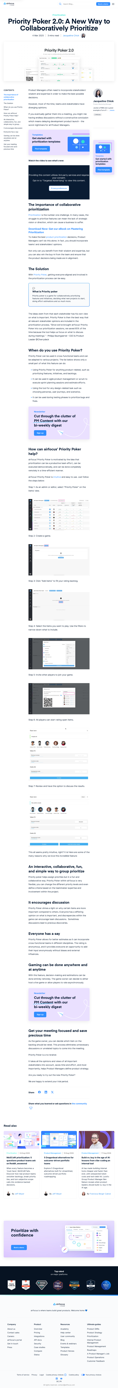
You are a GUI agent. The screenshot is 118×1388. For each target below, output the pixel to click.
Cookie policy (74, 1375)
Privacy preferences (59, 188)
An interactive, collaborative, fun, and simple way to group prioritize (12, 121)
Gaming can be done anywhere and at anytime (11, 138)
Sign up (40, 433)
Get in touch (12, 1343)
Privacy (34, 1375)
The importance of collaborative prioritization (11, 97)
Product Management (52, 1153)
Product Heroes (67, 1351)
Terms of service (23, 1375)
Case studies (39, 1347)
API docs (38, 1340)
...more (111, 110)
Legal (42, 1375)
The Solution (8, 103)
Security (37, 1343)
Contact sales (13, 1332)
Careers (10, 1336)
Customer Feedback (96, 1361)
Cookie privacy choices (54, 1375)
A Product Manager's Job (98, 1354)
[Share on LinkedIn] (45, 1093)
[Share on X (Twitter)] (52, 1093)
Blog (62, 1340)
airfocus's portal (14, 1340)
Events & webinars (68, 1343)
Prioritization (59, 15)
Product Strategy (94, 1332)
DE (57, 1381)
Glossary (64, 1354)
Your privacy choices (93, 1375)
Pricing (37, 1332)
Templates (64, 1347)
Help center (65, 1332)
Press (9, 1347)
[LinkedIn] (57, 1378)
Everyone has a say (11, 132)
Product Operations (95, 1357)
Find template (41, 149)
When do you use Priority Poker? (13, 108)
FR (61, 1381)
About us (11, 1329)
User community (67, 1336)
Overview (38, 1329)
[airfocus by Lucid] (9, 4)
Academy (64, 1329)
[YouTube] (61, 1378)
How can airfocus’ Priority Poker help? (11, 114)
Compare (38, 1351)
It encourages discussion (13, 128)
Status (37, 1354)
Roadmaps (91, 1350)
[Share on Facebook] (39, 1093)
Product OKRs (93, 1329)
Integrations (39, 1336)
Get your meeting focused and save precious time (10, 146)
